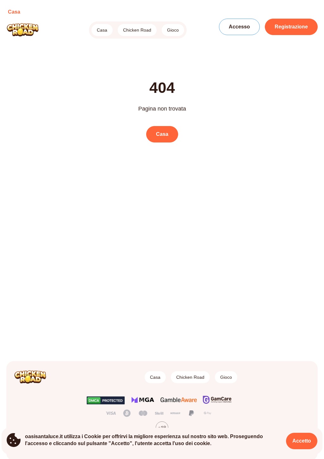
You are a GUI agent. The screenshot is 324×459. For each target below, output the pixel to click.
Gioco (173, 30)
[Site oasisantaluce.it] (28, 30)
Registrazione (291, 26)
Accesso (239, 26)
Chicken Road (137, 30)
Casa (102, 30)
